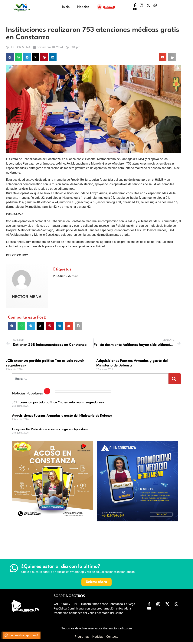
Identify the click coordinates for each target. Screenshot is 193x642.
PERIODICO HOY (17, 255)
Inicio (66, 7)
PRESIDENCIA (61, 276)
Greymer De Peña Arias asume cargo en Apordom (50, 429)
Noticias (83, 7)
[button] (10, 57)
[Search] (174, 378)
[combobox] (90, 378)
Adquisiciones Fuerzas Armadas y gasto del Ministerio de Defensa (62, 415)
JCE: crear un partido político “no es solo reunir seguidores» (58, 402)
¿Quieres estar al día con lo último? (60, 566)
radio (75, 276)
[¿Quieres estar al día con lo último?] (13, 568)
